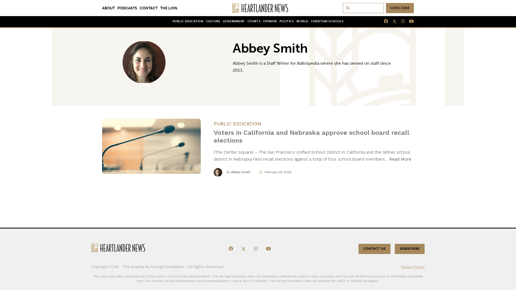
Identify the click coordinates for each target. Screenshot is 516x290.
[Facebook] (383, 21)
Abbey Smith (240, 172)
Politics (287, 21)
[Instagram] (401, 21)
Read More (400, 159)
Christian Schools (327, 21)
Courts (254, 21)
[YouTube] (409, 21)
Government (234, 21)
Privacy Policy (413, 266)
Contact (148, 8)
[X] (392, 21)
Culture (213, 21)
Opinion (270, 21)
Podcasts (127, 8)
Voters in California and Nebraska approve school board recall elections (311, 136)
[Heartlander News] (258, 8)
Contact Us (375, 249)
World (302, 21)
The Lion (168, 8)
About (108, 8)
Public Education (188, 21)
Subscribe (400, 8)
